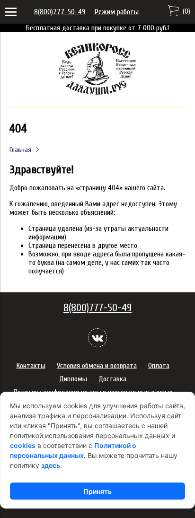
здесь (50, 465)
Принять (97, 491)
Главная (20, 150)
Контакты (31, 365)
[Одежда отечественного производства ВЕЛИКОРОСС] (97, 93)
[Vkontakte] (97, 337)
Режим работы (117, 12)
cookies (22, 445)
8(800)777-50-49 (59, 12)
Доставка (112, 379)
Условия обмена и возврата (97, 365)
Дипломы (73, 379)
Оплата (158, 365)
